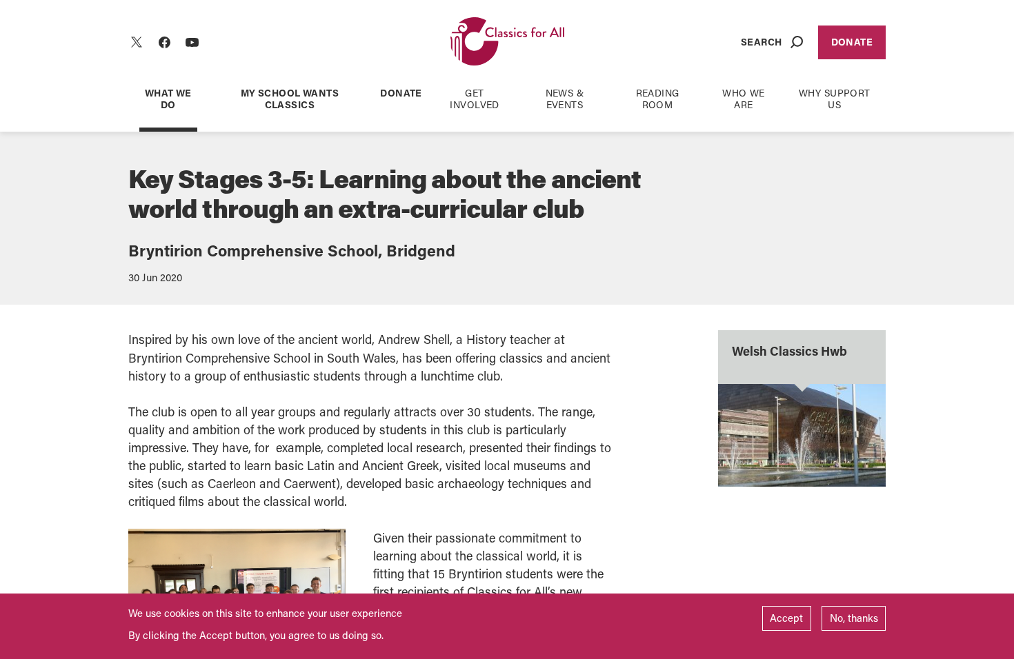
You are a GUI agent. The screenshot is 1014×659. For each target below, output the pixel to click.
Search (761, 41)
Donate (852, 41)
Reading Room (657, 98)
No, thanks (854, 618)
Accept (786, 618)
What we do (168, 98)
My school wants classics (290, 98)
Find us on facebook (164, 42)
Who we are (743, 98)
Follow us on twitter (136, 42)
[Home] (507, 42)
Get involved (474, 98)
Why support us (835, 98)
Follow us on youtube (191, 42)
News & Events (565, 98)
